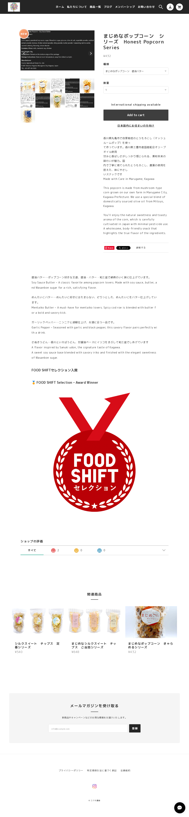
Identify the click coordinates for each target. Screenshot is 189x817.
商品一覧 (95, 7)
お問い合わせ (146, 7)
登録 (135, 728)
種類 (106, 64)
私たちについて (77, 7)
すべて (32, 550)
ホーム (60, 7)
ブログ (108, 7)
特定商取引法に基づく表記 (102, 770)
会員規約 (125, 770)
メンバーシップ (125, 7)
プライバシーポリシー (71, 770)
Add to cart (136, 115)
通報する (141, 247)
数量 (106, 83)
